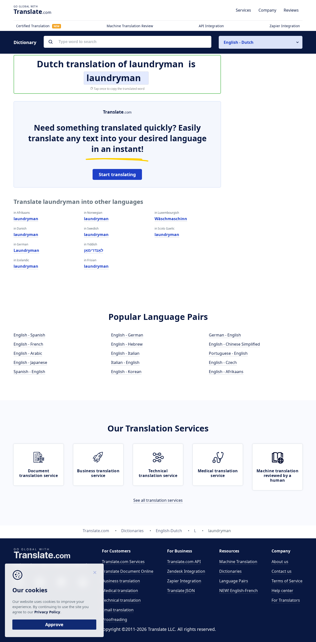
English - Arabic (28, 353)
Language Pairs (233, 581)
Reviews (291, 10)
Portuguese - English (228, 353)
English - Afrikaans (226, 371)
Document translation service (38, 473)
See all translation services (158, 500)
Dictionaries (230, 571)
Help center (282, 590)
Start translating (117, 174)
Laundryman (26, 250)
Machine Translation (238, 561)
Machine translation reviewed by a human (277, 475)
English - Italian (125, 353)
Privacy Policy (47, 611)
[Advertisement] (265, 175)
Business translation (121, 581)
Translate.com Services (123, 561)
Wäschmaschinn (171, 218)
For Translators (286, 600)
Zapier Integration (285, 26)
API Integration (211, 26)
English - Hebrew (127, 344)
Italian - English (125, 362)
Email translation (118, 610)
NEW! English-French (238, 590)
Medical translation (120, 590)
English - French (28, 344)
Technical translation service (158, 473)
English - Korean (126, 371)
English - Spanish (29, 335)
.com (32, 11)
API (184, 561)
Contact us (282, 571)
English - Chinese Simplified (234, 344)
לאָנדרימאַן (93, 250)
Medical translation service (218, 473)
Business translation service (98, 473)
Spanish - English (29, 371)
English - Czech (223, 362)
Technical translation (121, 600)
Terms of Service (287, 581)
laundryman (26, 218)
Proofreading (114, 619)
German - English (225, 335)
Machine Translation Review (130, 26)
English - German (127, 335)
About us (280, 561)
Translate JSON (181, 590)
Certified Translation (37, 26)
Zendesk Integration (186, 571)
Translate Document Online (127, 571)
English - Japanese (30, 362)
